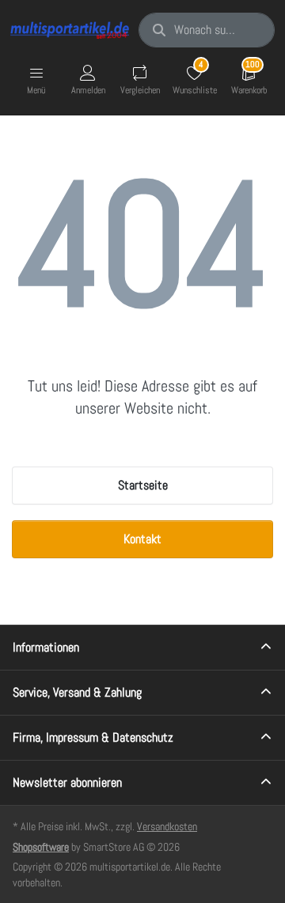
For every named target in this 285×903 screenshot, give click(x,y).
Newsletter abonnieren (67, 782)
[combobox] (207, 30)
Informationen (46, 647)
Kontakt (143, 539)
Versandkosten (167, 826)
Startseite (143, 485)
